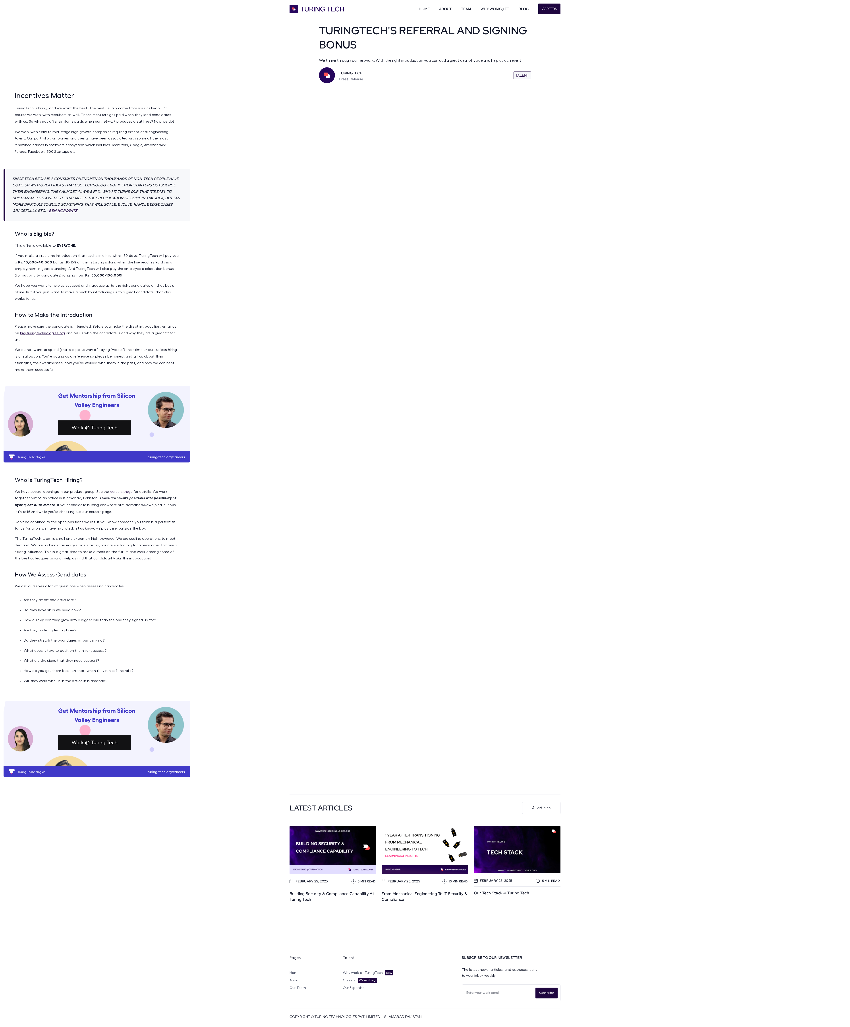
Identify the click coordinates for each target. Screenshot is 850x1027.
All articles (541, 808)
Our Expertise (354, 988)
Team (466, 9)
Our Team (298, 988)
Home (424, 9)
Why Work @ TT (495, 9)
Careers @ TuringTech (475, 937)
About (445, 9)
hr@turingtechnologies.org (42, 333)
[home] (323, 9)
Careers (549, 9)
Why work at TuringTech (363, 973)
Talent (522, 75)
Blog (524, 9)
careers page (121, 491)
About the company (534, 937)
